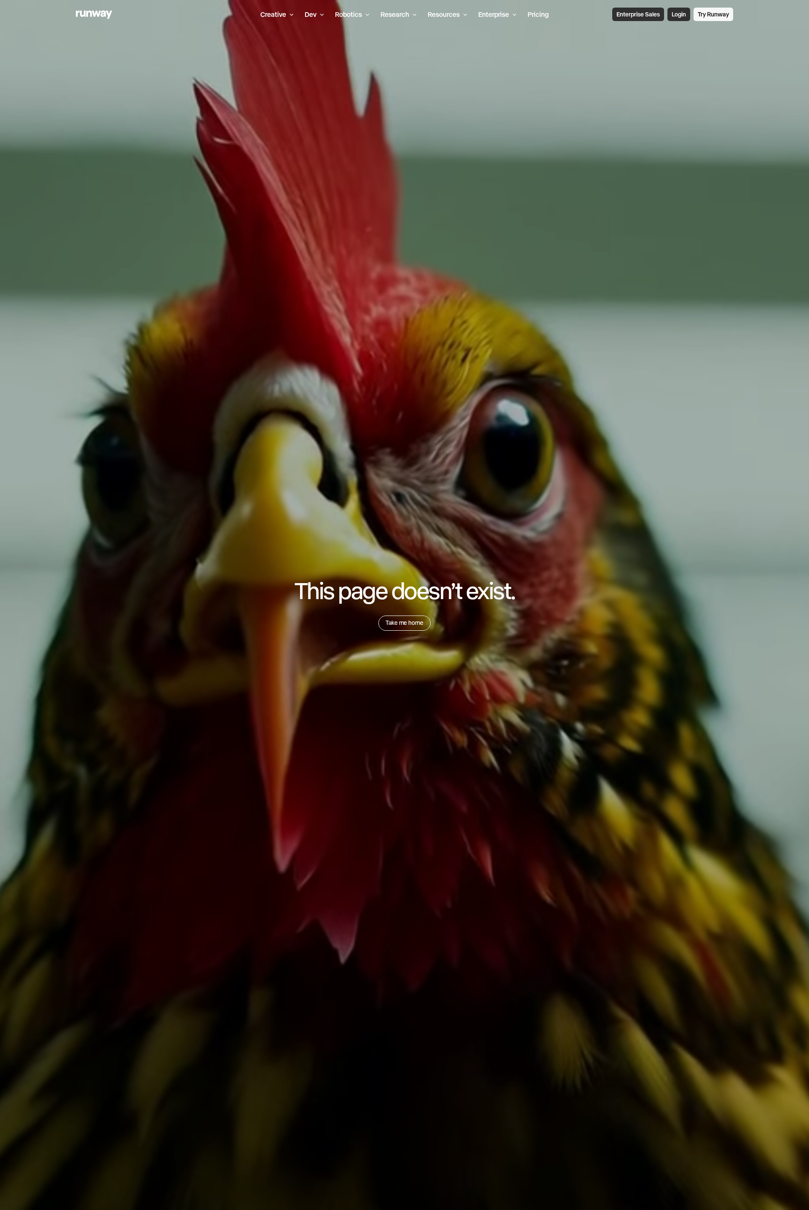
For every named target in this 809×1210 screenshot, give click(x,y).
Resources (444, 14)
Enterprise (493, 14)
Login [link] (679, 14)
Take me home (404, 622)
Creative (273, 14)
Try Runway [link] (713, 14)
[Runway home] (94, 15)
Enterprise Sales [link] (638, 14)
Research (394, 14)
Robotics (348, 14)
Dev (310, 14)
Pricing (538, 14)
